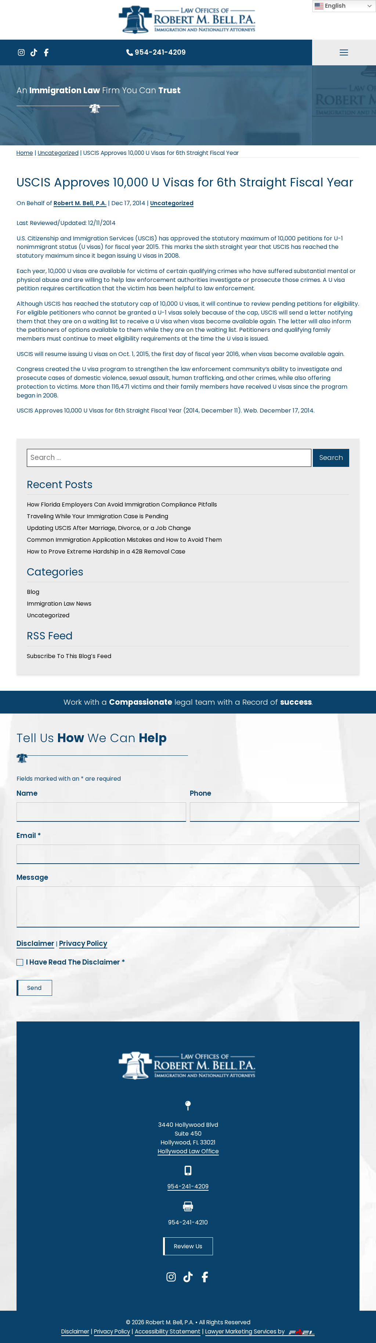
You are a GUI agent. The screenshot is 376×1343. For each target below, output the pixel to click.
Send (34, 988)
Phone (200, 793)
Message (32, 877)
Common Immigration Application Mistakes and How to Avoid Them (124, 540)
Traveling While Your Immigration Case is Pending (97, 516)
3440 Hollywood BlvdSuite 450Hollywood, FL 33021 (188, 1134)
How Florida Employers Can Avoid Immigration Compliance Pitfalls (122, 504)
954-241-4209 (160, 52)
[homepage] (187, 1067)
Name (27, 793)
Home (25, 153)
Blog (33, 592)
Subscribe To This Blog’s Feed (69, 656)
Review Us (188, 1246)
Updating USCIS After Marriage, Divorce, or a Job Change (109, 528)
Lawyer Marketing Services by (245, 1331)
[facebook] (46, 52)
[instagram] (21, 52)
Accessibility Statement (167, 1331)
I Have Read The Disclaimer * (75, 962)
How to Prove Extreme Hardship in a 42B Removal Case (106, 551)
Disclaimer (35, 943)
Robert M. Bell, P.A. (80, 203)
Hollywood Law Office (188, 1151)
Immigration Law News (59, 603)
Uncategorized (58, 153)
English (334, 5)
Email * (29, 836)
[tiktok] (34, 52)
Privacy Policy (83, 943)
